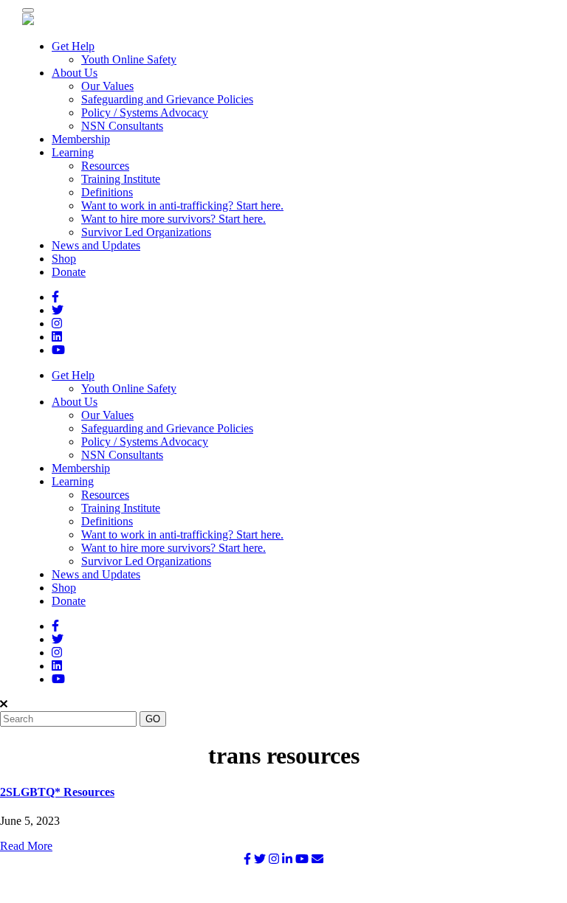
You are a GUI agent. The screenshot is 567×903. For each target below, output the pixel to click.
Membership (81, 139)
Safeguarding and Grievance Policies (167, 99)
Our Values (107, 86)
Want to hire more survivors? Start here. (173, 218)
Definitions (107, 192)
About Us (74, 72)
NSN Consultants (122, 126)
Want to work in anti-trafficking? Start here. (182, 205)
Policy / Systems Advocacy (144, 112)
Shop (64, 258)
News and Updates (96, 245)
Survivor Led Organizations (146, 232)
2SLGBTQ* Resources (57, 792)
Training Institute (120, 179)
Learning (73, 152)
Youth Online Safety (128, 59)
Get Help (73, 46)
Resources (105, 165)
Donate (69, 272)
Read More (26, 846)
